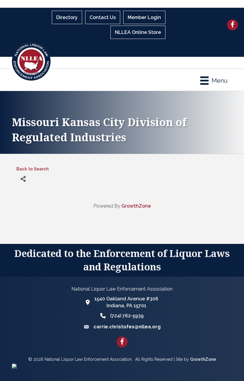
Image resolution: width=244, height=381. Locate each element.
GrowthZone (136, 206)
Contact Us (103, 17)
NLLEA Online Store (138, 32)
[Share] (23, 179)
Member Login (144, 17)
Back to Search (32, 168)
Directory (67, 17)
